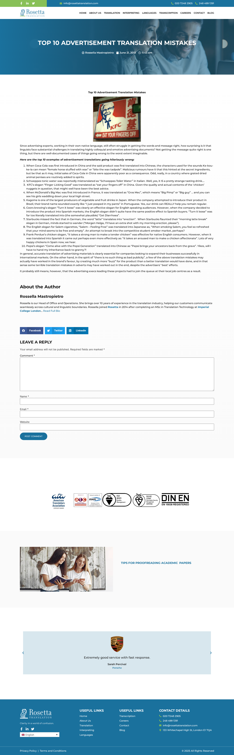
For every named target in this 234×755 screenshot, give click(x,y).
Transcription (168, 12)
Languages (149, 12)
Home (82, 12)
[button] (31, 330)
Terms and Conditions (53, 750)
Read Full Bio (51, 310)
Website (24, 422)
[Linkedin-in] (27, 3)
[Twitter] (33, 3)
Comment (27, 355)
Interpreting (131, 12)
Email (24, 409)
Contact (199, 12)
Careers (185, 12)
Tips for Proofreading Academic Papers (156, 563)
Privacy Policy (28, 750)
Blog (210, 12)
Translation (112, 12)
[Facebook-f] (21, 3)
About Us (95, 12)
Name (24, 396)
